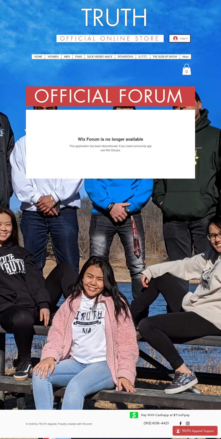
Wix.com (87, 423)
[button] (186, 69)
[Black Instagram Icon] (187, 423)
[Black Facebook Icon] (180, 423)
